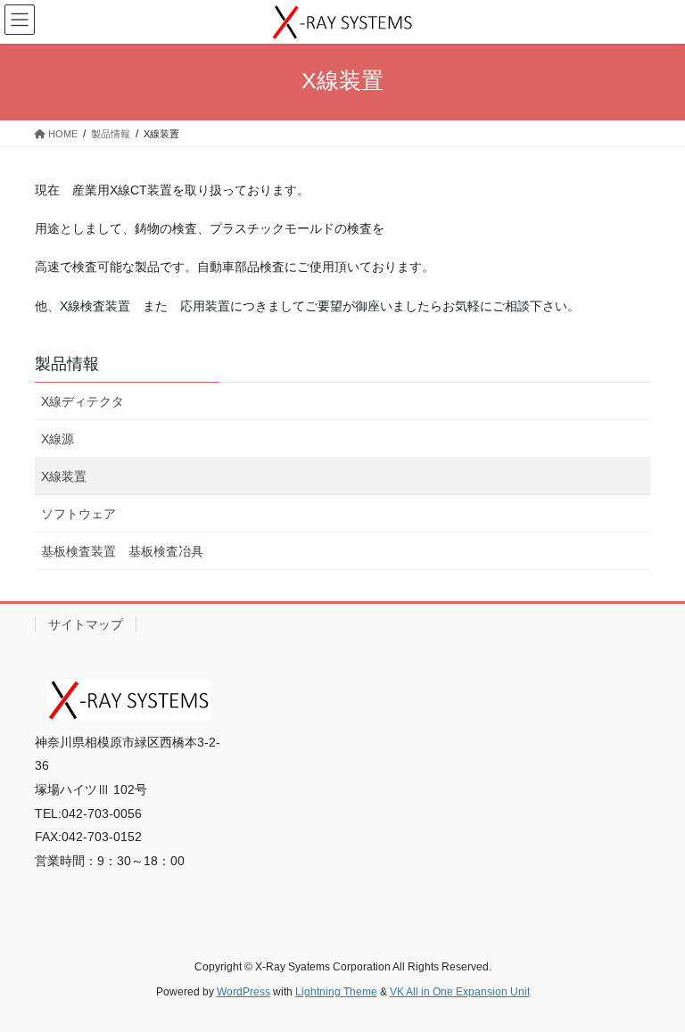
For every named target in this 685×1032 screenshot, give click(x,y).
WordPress (243, 992)
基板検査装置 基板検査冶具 (122, 551)
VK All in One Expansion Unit (460, 992)
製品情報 (67, 364)
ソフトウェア (78, 514)
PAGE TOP (652, 985)
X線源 (57, 439)
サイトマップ (85, 624)
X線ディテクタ (82, 401)
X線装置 (64, 476)
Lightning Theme (336, 992)
